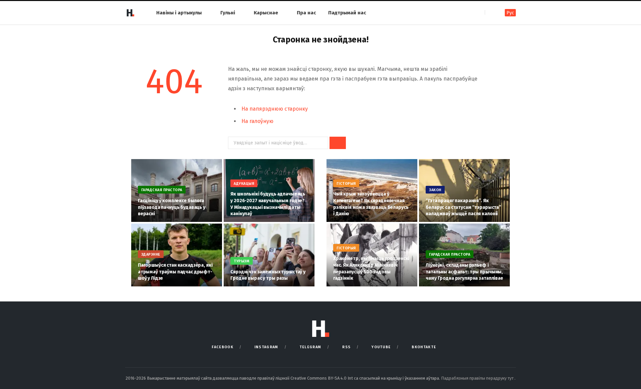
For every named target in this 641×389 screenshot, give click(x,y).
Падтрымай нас (347, 13)
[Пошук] (490, 12)
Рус (510, 13)
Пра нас (306, 13)
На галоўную (257, 121)
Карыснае (266, 13)
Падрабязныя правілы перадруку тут (477, 378)
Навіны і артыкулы (179, 13)
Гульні (227, 13)
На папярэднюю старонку (274, 109)
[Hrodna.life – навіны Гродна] (130, 12)
